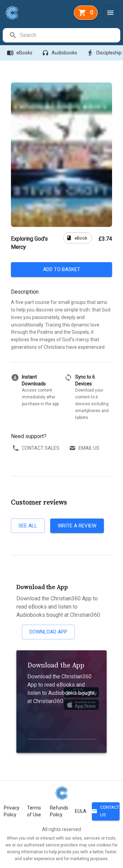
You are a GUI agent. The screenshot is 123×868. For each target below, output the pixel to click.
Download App (48, 632)
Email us (89, 448)
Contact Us (105, 811)
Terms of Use (34, 811)
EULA (80, 811)
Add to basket (61, 269)
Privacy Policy (11, 811)
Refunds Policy (59, 811)
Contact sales (40, 448)
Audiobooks (59, 52)
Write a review (77, 526)
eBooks (19, 52)
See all (27, 526)
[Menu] (110, 12)
